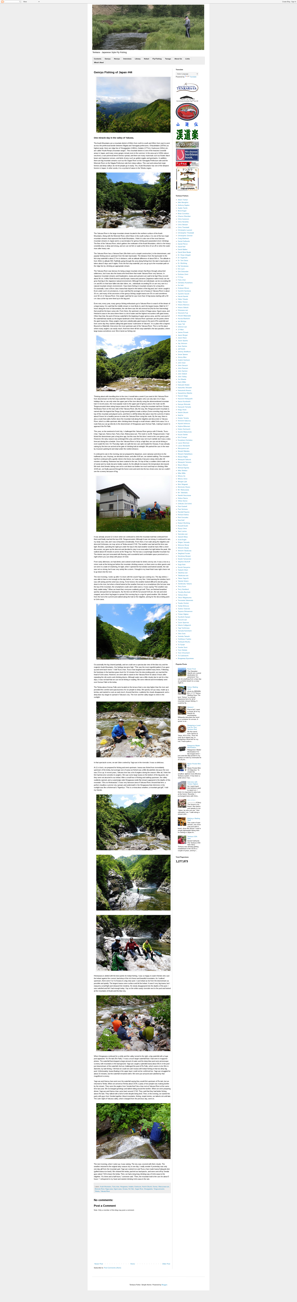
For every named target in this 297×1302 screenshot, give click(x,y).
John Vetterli (182, 374)
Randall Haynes (183, 512)
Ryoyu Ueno (182, 528)
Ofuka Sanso (182, 501)
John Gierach (183, 365)
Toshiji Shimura (183, 606)
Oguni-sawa (118, 1189)
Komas (155, 1187)
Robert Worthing (184, 523)
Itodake (131, 1187)
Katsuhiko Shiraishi (185, 388)
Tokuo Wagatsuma (184, 597)
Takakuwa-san (183, 575)
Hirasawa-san (183, 310)
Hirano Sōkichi (183, 307)
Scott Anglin (182, 540)
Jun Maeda (182, 379)
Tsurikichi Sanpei (184, 617)
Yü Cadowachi (183, 656)
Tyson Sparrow (183, 622)
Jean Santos (182, 346)
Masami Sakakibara (185, 454)
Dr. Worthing (182, 263)
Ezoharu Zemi (183, 274)
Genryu (108, 59)
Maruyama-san (183, 448)
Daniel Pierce (183, 244)
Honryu (117, 59)
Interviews (127, 59)
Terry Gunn (182, 586)
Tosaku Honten (183, 603)
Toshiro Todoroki (184, 609)
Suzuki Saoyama (184, 567)
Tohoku (97, 1191)
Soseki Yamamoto (184, 559)
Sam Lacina (182, 531)
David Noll (181, 247)
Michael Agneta (183, 468)
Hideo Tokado (183, 299)
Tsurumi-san (182, 620)
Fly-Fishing (157, 59)
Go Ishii (180, 285)
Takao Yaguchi (183, 578)
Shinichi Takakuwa (184, 551)
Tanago (168, 59)
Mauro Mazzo (183, 465)
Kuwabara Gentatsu (185, 440)
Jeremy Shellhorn (184, 352)
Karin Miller (182, 382)
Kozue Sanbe (183, 434)
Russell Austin (183, 526)
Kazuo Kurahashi (184, 401)
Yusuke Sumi (182, 647)
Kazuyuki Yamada (184, 407)
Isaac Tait (181, 324)
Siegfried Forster (184, 553)
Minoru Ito (181, 476)
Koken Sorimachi (184, 429)
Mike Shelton (182, 470)
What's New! (99, 62)
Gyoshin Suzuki (183, 294)
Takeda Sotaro (183, 581)
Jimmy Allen (182, 357)
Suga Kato (182, 564)
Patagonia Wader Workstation (193, 746)
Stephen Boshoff (184, 562)
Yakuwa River (105, 1191)
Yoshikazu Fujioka (184, 639)
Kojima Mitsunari (184, 426)
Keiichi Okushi (147, 1187)
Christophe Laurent (185, 230)
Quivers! (190, 707)
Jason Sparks (183, 340)
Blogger (164, 1285)
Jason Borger (183, 335)
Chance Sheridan (184, 216)
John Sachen (182, 371)
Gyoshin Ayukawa (184, 291)
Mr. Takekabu (183, 492)
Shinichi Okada (183, 548)
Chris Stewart (183, 224)
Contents (97, 59)
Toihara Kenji (182, 595)
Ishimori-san (182, 327)
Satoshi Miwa (183, 537)
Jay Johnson (182, 343)
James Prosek (183, 332)
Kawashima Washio (185, 393)
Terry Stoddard (183, 589)
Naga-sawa (109, 1189)
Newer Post (98, 1264)
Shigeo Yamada (183, 542)
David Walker (182, 249)
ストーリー (191, 800)
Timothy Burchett (184, 592)
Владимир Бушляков (186, 658)
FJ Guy (180, 277)
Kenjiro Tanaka (183, 418)
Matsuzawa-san (163, 1187)
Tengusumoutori (159, 1189)
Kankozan (137, 1187)
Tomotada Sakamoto (185, 600)
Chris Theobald (183, 227)
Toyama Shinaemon (185, 611)
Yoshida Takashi (184, 636)
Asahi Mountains (105, 1187)
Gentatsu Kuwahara (185, 283)
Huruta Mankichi (184, 318)
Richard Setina (183, 515)
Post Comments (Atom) (112, 1268)
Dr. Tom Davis (183, 260)
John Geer (182, 363)
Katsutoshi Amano (184, 390)
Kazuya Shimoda (184, 404)
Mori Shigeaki (183, 484)
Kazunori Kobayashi (185, 399)
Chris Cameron (183, 219)
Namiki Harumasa (184, 495)
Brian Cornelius (183, 213)
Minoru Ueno (182, 479)
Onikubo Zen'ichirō (185, 504)
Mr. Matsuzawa (183, 490)
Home (132, 1264)
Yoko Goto (182, 633)
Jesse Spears (183, 354)
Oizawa (125, 1189)
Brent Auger (182, 211)
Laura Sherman (183, 443)
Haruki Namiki (183, 296)
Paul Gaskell (182, 506)
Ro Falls (131, 1189)
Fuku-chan (115, 1187)
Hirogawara (124, 1187)
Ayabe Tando (182, 208)
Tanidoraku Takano (185, 584)
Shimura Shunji (183, 545)
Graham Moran (183, 288)
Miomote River (99, 1189)
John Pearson (183, 368)
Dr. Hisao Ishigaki (184, 255)
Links (187, 59)
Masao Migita (183, 457)
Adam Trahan (183, 200)
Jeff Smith (181, 349)
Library (137, 59)
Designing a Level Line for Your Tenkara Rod (193, 727)
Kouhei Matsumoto (185, 432)
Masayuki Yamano (184, 462)
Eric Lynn (181, 269)
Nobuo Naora (183, 498)
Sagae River (139, 1189)
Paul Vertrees (183, 509)
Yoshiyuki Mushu (184, 642)
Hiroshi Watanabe (184, 316)
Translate (193, 77)
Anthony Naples (183, 205)
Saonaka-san (183, 534)
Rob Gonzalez (183, 517)
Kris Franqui (182, 437)
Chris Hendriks (183, 222)
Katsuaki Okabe (183, 385)
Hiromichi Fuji (183, 313)
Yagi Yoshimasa (183, 628)
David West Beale (184, 252)
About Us (178, 59)
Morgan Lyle (182, 481)
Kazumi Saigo (183, 396)
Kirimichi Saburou (184, 421)
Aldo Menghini (183, 202)
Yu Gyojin (181, 644)
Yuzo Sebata (182, 650)
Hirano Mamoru (183, 305)
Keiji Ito (180, 415)
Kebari (146, 59)
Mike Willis (182, 473)
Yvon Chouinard (184, 653)
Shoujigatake (148, 1189)
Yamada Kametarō (185, 631)
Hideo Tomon (183, 302)
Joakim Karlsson (184, 360)
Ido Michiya (182, 321)
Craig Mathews (183, 238)
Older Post (166, 1264)
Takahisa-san (183, 573)
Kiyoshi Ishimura (184, 423)
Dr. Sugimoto (182, 258)
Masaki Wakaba (183, 451)
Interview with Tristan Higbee (192, 783)
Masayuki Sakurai (184, 459)
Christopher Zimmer (185, 236)
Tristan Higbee (183, 614)
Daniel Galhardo (184, 241)
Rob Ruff (181, 520)
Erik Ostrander (183, 271)
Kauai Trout (191, 669)
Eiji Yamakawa (183, 266)
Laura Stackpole (184, 446)
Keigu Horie (182, 410)
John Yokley (182, 376)
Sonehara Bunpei (184, 556)
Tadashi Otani (183, 570)
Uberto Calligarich (184, 625)
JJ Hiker (181, 329)
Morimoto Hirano (184, 487)
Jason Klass (182, 338)
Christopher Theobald (186, 233)
